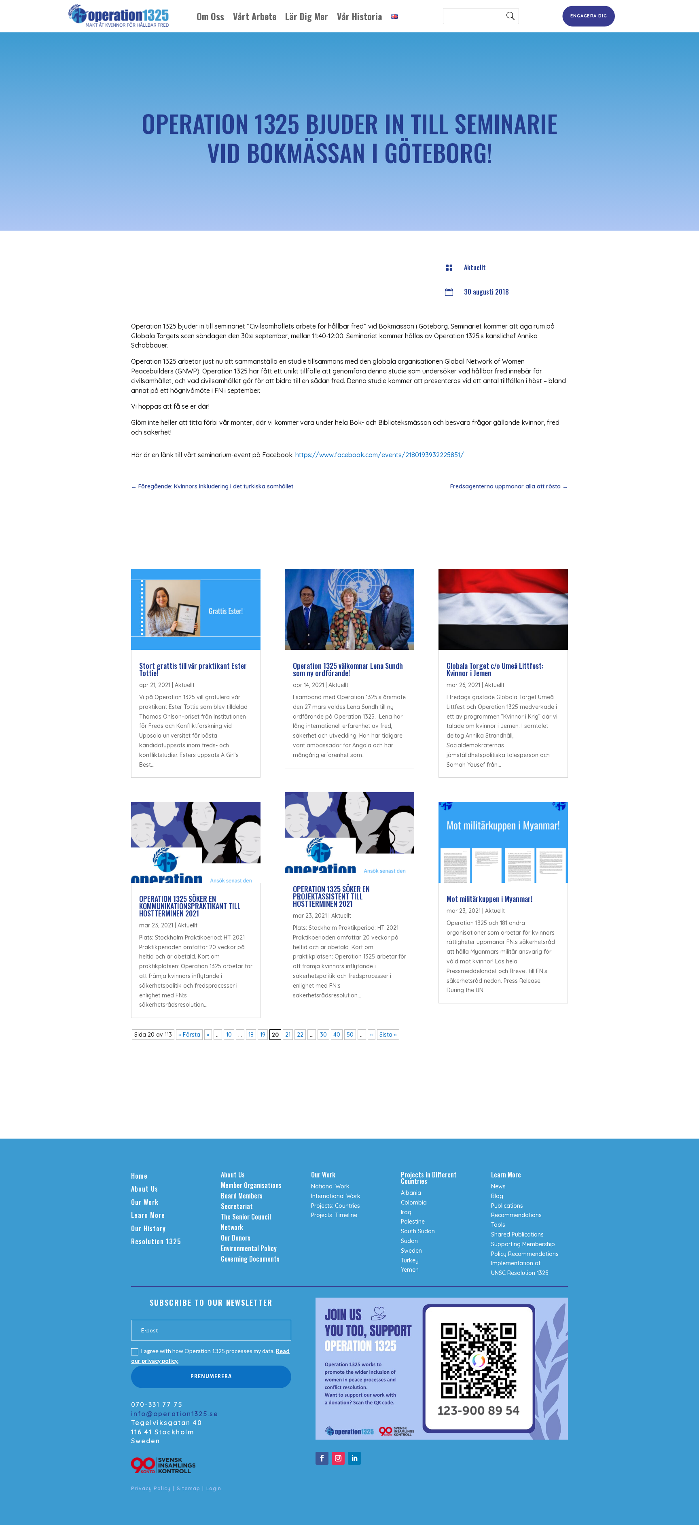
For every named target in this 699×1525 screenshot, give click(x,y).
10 (229, 1034)
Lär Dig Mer (306, 16)
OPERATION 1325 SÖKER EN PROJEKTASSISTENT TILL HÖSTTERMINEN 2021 (331, 896)
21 (287, 1034)
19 (262, 1034)
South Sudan (418, 1231)
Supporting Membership (523, 1244)
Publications (507, 1205)
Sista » (388, 1034)
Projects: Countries (335, 1205)
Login (213, 1488)
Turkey (410, 1260)
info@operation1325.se (174, 1414)
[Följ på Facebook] (322, 1458)
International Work (335, 1196)
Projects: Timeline (334, 1215)
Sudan (409, 1241)
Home (139, 1176)
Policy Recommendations (525, 1254)
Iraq (406, 1212)
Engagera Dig (588, 16)
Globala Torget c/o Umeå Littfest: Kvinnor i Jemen (495, 669)
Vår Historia (359, 16)
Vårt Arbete (254, 16)
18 (251, 1034)
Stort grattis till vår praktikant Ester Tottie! (193, 669)
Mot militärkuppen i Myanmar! (489, 898)
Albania (411, 1192)
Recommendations (516, 1215)
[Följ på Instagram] (338, 1458)
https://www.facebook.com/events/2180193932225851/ (379, 455)
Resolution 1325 (156, 1241)
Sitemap (188, 1488)
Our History (148, 1228)
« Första (189, 1034)
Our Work (145, 1202)
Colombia (414, 1202)
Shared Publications (517, 1234)
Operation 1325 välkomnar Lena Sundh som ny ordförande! (348, 669)
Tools (498, 1224)
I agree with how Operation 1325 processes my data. (210, 1355)
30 (323, 1034)
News (498, 1186)
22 (300, 1034)
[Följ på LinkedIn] (354, 1458)
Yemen (410, 1269)
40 (336, 1034)
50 (350, 1034)
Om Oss (210, 16)
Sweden (411, 1250)
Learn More (148, 1215)
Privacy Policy (151, 1488)
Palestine (413, 1221)
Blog (497, 1196)
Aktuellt (475, 267)
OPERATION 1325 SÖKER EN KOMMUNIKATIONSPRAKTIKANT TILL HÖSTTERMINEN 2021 (190, 905)
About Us (144, 1189)
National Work (330, 1186)
